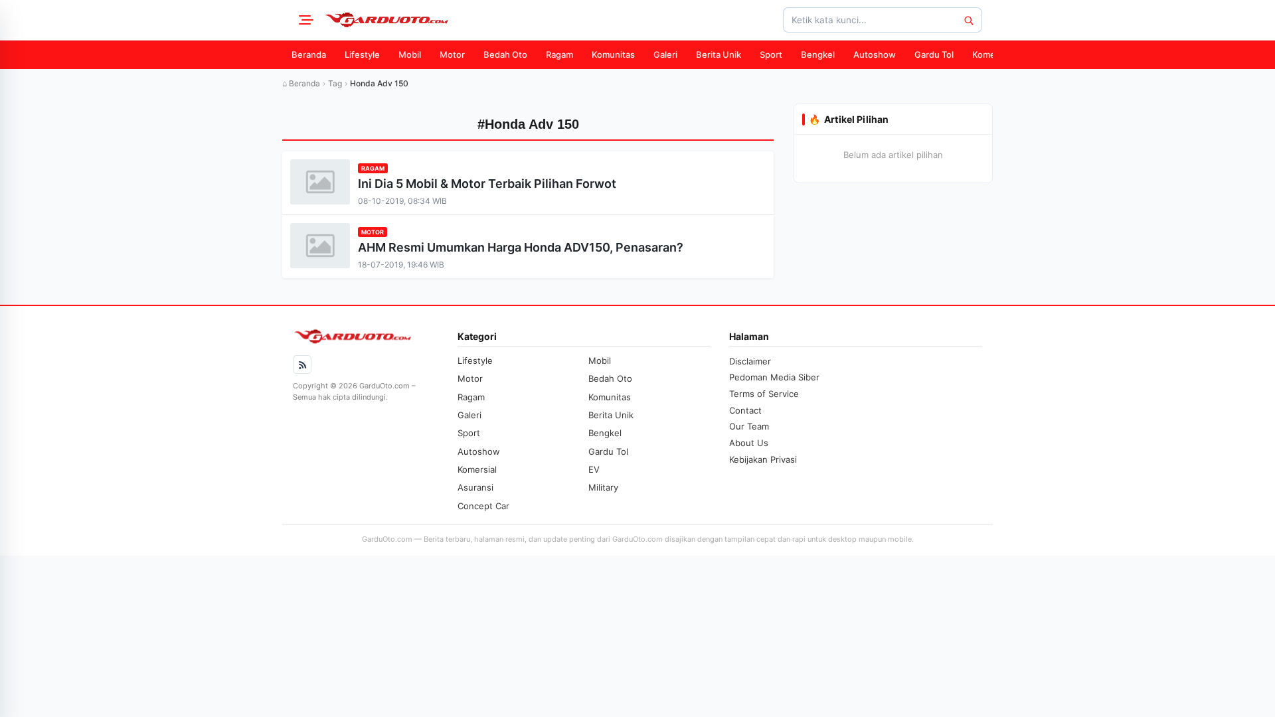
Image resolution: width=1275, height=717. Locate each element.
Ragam (559, 54)
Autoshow (874, 54)
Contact (745, 410)
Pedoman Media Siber (774, 377)
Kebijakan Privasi (763, 459)
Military (603, 487)
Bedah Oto (505, 54)
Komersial (992, 54)
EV (594, 469)
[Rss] (302, 364)
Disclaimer (750, 361)
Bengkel (818, 54)
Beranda (309, 54)
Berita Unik (718, 54)
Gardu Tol (934, 54)
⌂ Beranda (301, 83)
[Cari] (968, 20)
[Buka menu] (304, 20)
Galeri (665, 54)
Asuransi (475, 487)
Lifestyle (362, 54)
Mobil (409, 54)
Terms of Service (764, 393)
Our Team (749, 426)
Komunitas (613, 54)
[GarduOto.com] (386, 20)
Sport (771, 54)
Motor (452, 54)
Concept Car (483, 506)
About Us (748, 443)
